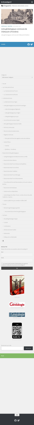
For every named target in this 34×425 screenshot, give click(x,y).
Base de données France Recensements (13, 178)
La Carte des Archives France (11, 91)
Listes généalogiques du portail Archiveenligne (15, 105)
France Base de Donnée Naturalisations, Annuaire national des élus (17, 183)
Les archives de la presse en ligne (11, 120)
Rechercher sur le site (6, 345)
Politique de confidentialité (10, 237)
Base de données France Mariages (12, 175)
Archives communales (9, 127)
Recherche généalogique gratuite (12, 208)
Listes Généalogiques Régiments (12, 109)
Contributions (7, 226)
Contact (6, 222)
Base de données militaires (10, 160)
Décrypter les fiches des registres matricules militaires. (17, 138)
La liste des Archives (7, 98)
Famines (7, 145)
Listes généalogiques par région (12, 113)
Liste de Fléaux (7, 142)
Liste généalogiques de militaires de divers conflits (15, 156)
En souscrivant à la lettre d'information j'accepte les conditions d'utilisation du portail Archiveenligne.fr (14, 264)
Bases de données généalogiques (11, 153)
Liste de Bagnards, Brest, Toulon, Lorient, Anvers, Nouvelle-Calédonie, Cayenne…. (17, 196)
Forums (4, 204)
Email (2, 257)
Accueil (4, 83)
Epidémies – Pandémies (10, 149)
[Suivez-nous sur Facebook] (28, 44)
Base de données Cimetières (10, 171)
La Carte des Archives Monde (11, 94)
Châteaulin (4, 26)
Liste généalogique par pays (11, 116)
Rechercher (28, 348)
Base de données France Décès (11, 167)
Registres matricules (8, 134)
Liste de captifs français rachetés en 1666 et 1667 (15, 200)
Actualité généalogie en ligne (10, 219)
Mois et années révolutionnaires (11, 131)
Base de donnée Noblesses (10, 187)
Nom (2, 252)
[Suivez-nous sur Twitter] (31, 44)
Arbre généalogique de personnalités (12, 124)
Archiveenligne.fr (6, 2)
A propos (5, 215)
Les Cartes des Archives (8, 87)
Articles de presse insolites (10, 230)
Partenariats (7, 233)
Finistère (10, 26)
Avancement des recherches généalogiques (15, 211)
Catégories (3, 75)
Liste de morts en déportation (11, 191)
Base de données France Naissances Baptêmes (15, 164)
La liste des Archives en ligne (10, 102)
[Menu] (32, 2)
